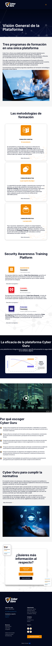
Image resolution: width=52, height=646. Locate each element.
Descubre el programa (12, 283)
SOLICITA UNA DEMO (26, 578)
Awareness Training (31, 609)
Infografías (7, 629)
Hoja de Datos (8, 626)
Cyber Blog (7, 627)
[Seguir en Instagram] (28, 632)
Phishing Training (31, 610)
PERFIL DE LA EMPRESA (26, 574)
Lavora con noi (30, 620)
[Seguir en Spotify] (31, 632)
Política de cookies (9, 634)
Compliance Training (31, 613)
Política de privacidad (9, 632)
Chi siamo (29, 618)
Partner (28, 621)
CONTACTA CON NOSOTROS (26, 569)
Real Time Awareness (32, 612)
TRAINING (24, 270)
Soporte (7, 617)
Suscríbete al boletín (34, 636)
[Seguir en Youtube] (31, 629)
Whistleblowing (8, 635)
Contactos (7, 615)
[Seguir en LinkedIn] (28, 629)
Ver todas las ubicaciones (10, 611)
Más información (25, 158)
